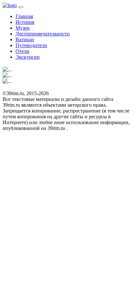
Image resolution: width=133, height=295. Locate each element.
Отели (22, 51)
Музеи (22, 28)
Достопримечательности (42, 33)
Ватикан (24, 39)
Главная (24, 16)
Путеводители (31, 45)
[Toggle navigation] (20, 7)
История (24, 22)
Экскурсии (27, 57)
